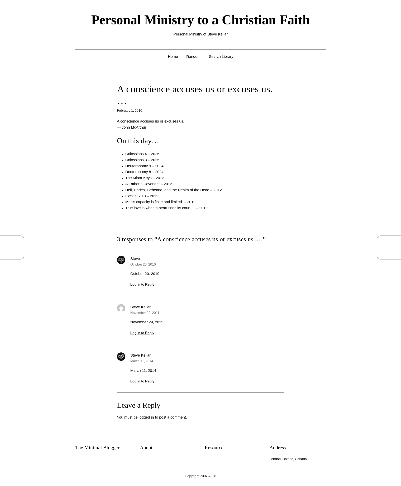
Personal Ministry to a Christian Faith (200, 19)
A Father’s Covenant (142, 184)
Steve (135, 259)
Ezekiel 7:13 (135, 196)
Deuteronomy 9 (138, 166)
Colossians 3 (136, 160)
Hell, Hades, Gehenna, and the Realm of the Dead (167, 190)
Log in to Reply (142, 284)
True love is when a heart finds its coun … (160, 208)
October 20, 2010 (143, 264)
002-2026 (209, 476)
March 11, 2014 (141, 361)
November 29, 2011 (144, 313)
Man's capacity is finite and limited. (154, 202)
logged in (146, 417)
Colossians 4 (136, 154)
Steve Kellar (140, 307)
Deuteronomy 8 (138, 172)
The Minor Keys (138, 178)
